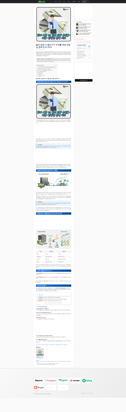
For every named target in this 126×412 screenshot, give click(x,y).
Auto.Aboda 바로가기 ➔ (84, 80)
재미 (64, 1)
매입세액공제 (48, 361)
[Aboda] (41, 1)
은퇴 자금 (58, 361)
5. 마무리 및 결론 (40, 72)
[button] (88, 1)
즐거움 (74, 1)
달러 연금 (44, 361)
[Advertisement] (53, 131)
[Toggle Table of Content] (55, 65)
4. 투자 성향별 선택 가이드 (41, 71)
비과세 (55, 361)
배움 (69, 1)
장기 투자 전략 (62, 361)
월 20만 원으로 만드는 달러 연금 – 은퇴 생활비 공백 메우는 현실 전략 (48, 363)
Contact (91, 393)
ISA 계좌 (41, 361)
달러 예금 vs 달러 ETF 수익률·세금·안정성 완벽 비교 (47, 66)
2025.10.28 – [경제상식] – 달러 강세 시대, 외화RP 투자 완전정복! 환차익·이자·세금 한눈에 (51, 344)
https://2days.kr (48, 393)
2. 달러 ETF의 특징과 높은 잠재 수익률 (43, 69)
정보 (59, 1)
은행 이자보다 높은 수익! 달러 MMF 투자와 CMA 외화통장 (46, 364)
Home (56, 1)
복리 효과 (52, 361)
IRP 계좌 (38, 361)
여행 (79, 1)
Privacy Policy (83, 393)
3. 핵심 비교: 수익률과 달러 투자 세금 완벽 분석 (44, 70)
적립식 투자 (67, 361)
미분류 (84, 1)
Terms (88, 393)
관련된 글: (40, 76)
